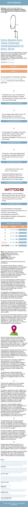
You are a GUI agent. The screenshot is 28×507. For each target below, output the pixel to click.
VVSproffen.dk (6, 79)
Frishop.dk (4, 80)
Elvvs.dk (13, 79)
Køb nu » (14, 71)
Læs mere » (14, 66)
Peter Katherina (14, 3)
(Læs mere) (11, 59)
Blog (14, 503)
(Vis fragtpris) (10, 62)
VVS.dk (18, 79)
